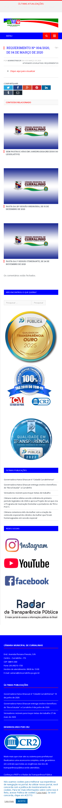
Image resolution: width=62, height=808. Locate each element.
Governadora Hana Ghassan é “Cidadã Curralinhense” (29, 479)
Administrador (14, 60)
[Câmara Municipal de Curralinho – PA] (31, 22)
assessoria (24, 760)
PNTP (16, 774)
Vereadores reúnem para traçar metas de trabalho (27, 492)
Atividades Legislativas (33, 63)
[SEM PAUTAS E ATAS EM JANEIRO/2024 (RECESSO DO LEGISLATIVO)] (31, 131)
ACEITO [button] (21, 801)
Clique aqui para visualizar (22, 71)
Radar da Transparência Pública (37, 774)
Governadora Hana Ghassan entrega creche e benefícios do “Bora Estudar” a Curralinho (32, 7)
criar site (22, 756)
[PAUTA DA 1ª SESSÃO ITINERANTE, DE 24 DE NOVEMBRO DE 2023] (31, 241)
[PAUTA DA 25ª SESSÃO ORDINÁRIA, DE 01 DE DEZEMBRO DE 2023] (31, 186)
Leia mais (41, 792)
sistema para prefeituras (40, 756)
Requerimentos (51, 63)
